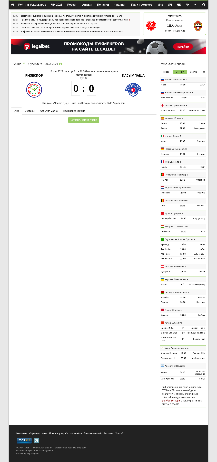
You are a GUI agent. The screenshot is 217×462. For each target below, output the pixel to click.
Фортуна (201, 193)
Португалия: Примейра (176, 174)
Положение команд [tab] (74, 111)
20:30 (183, 271)
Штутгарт (201, 154)
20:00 (182, 123)
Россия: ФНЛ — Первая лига (179, 92)
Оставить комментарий (84, 120)
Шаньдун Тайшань (196, 333)
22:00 (182, 110)
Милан (164, 141)
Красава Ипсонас (169, 353)
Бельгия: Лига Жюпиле (176, 200)
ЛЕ (179, 4)
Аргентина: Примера (175, 366)
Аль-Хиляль (199, 259)
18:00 (182, 85)
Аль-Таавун (199, 254)
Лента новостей (93, 433)
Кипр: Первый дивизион (177, 348)
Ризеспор (34, 75)
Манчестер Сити (197, 110)
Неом (202, 244)
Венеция (201, 141)
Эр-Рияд (165, 244)
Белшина (200, 302)
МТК (203, 231)
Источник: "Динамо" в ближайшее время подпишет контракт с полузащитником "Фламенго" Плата (71, 16)
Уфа (203, 97)
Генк (163, 205)
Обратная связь (38, 433)
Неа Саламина (198, 358)
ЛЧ (170, 4)
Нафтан (201, 297)
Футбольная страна (42, 448)
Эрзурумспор (198, 218)
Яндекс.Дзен (22, 454)
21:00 (183, 193)
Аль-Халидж (167, 259)
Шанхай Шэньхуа (169, 333)
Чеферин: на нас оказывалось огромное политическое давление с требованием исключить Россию (72, 31)
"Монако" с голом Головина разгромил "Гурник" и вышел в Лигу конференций (60, 27)
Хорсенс (165, 315)
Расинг (164, 123)
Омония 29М (199, 353)
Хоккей (119, 433)
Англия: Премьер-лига (176, 105)
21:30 (182, 154)
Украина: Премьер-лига (176, 279)
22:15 (182, 180)
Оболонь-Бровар (197, 284)
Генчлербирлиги (168, 218)
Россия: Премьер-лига (174, 31)
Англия (87, 4)
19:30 (183, 97)
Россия (72, 4)
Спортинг (200, 180)
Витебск (165, 297)
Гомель (164, 302)
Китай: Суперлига (173, 323)
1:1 (183, 328)
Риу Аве (164, 180)
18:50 (183, 244)
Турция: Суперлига (174, 213)
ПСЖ (203, 167)
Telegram (34, 454)
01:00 (182, 372)
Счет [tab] (16, 111)
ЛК (187, 4)
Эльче (202, 123)
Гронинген (166, 193)
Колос (164, 284)
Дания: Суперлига (174, 310)
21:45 (182, 141)
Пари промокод (141, 4)
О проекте (21, 433)
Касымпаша (133, 75)
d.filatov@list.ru (46, 450)
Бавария (165, 154)
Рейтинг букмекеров (32, 4)
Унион (164, 372)
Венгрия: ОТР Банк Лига (176, 226)
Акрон (171, 16)
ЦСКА (178, 16)
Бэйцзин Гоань (198, 328)
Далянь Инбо (167, 328)
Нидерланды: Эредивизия (178, 187)
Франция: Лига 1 (173, 162)
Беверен (201, 205)
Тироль (202, 271)
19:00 (183, 249)
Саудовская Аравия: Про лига (180, 239)
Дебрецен (165, 231)
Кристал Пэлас (168, 110)
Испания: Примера (174, 118)
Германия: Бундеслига (176, 149)
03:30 (182, 379)
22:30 (182, 128)
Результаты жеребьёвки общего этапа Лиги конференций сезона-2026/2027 (59, 23)
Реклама (108, 433)
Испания (103, 4)
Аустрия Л (165, 271)
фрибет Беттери (171, 400)
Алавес (164, 128)
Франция (120, 4)
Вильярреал (199, 128)
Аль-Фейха (166, 249)
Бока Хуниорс (167, 379)
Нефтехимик (167, 97)
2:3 (183, 333)
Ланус (202, 379)
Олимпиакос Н (168, 358)
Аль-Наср (165, 254)
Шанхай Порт (199, 339)
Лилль (164, 167)
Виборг (201, 315)
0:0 (182, 284)
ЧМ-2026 (56, 4)
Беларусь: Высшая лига (177, 292)
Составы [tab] (30, 111)
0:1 (183, 339)
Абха (202, 249)
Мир (160, 4)
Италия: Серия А (173, 136)
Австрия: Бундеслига (175, 266)
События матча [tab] (49, 111)
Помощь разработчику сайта (65, 433)
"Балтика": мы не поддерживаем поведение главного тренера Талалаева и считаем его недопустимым (73, 19)
